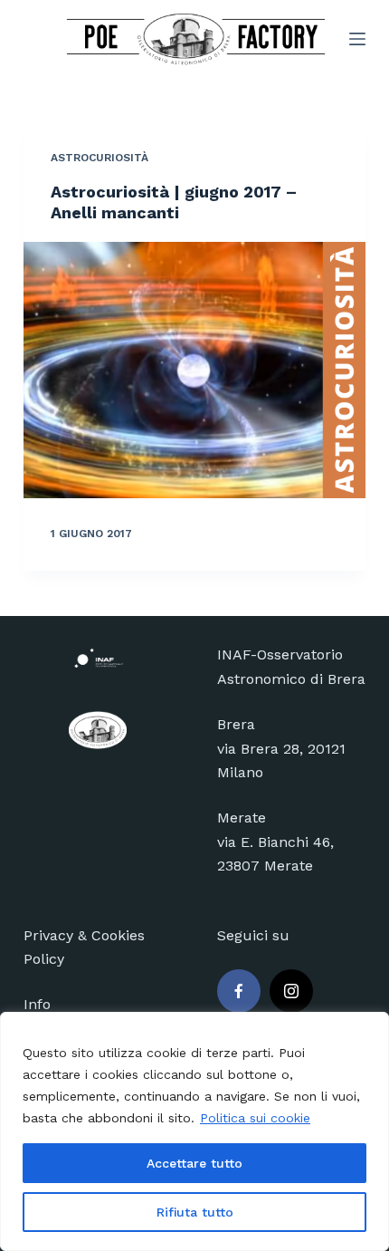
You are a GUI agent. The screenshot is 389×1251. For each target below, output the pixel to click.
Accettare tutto (194, 1163)
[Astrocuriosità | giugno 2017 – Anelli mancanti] (194, 370)
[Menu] (357, 39)
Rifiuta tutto (195, 1212)
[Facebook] (239, 991)
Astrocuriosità (99, 157)
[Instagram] (291, 991)
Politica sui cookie (255, 1118)
